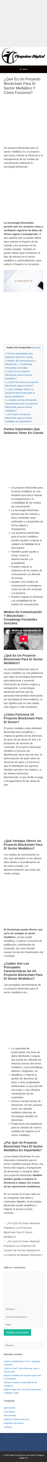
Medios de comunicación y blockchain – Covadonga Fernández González (20, 364)
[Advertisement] (23, 23)
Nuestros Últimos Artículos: (17, 1419)
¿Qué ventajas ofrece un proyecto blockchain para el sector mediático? (20, 393)
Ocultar (36, 347)
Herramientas (10, 1415)
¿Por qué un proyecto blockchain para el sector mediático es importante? (18, 418)
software (8, 1427)
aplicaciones (9, 1408)
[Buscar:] (23, 1345)
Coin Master (9, 1412)
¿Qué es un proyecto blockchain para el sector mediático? (18, 375)
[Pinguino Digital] (23, 56)
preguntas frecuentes (14, 1423)
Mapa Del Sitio (12, 1437)
